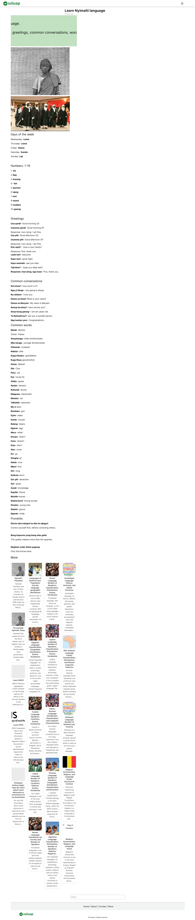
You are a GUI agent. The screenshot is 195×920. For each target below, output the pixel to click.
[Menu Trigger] (182, 3)
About (94, 906)
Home (86, 906)
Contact (102, 906)
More (110, 906)
